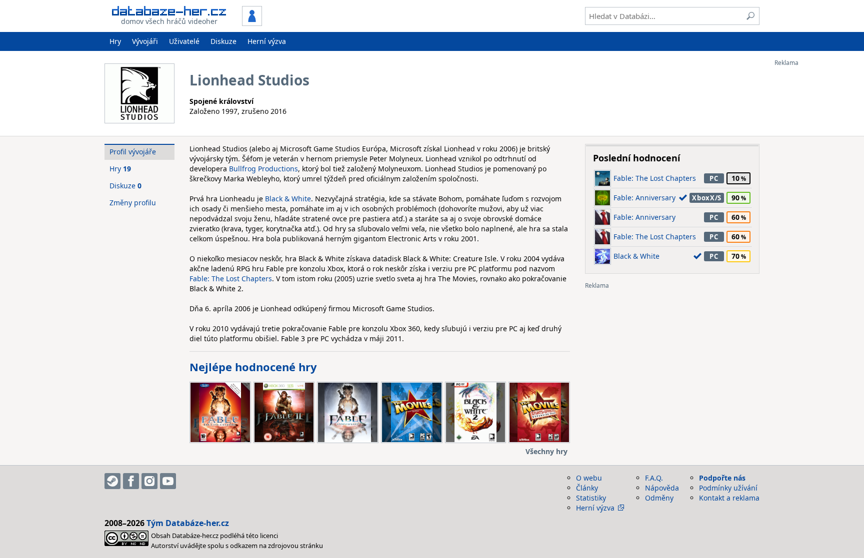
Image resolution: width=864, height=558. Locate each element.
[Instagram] (150, 481)
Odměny (659, 498)
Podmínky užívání (728, 488)
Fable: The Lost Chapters (231, 278)
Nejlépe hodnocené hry (253, 366)
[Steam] (112, 481)
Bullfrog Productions (263, 168)
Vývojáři (145, 41)
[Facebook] (131, 481)
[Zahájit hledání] (750, 16)
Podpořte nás (722, 478)
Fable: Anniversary (645, 197)
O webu (589, 478)
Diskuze (223, 41)
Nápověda (662, 488)
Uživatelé (184, 41)
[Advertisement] (814, 216)
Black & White (288, 198)
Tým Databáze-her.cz (187, 523)
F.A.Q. (654, 478)
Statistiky (591, 498)
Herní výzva (267, 41)
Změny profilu (133, 202)
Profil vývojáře (133, 151)
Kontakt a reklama (729, 498)
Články (587, 488)
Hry (115, 41)
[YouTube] (168, 481)
